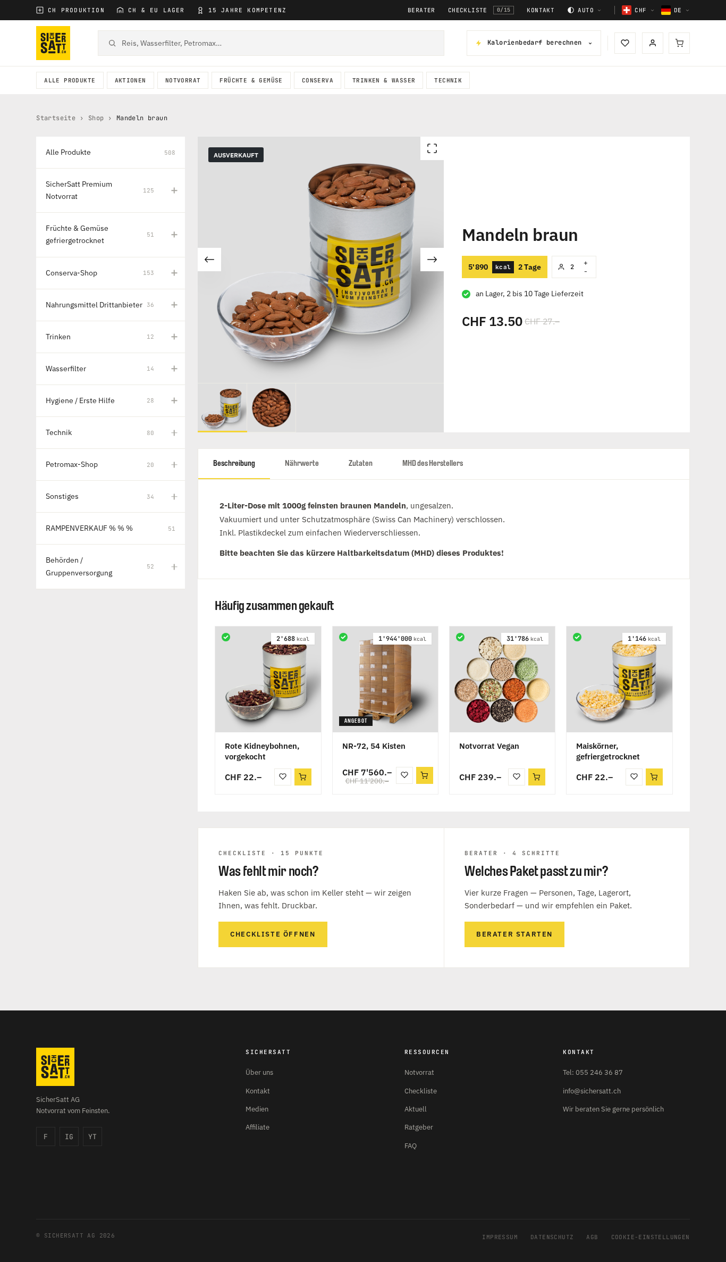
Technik (448, 80)
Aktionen (130, 80)
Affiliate (257, 1127)
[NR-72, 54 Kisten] (385, 679)
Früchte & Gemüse (251, 80)
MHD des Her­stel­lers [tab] (432, 463)
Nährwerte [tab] (302, 463)
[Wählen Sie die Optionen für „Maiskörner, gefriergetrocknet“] (654, 776)
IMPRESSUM (500, 1237)
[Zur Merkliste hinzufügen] (282, 776)
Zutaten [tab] (361, 463)
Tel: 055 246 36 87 (593, 1072)
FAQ (410, 1145)
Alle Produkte (69, 80)
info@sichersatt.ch (592, 1091)
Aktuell (415, 1109)
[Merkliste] (625, 43)
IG (69, 1136)
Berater (421, 10)
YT (92, 1136)
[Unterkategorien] (174, 190)
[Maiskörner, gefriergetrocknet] (619, 679)
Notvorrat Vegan (489, 746)
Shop (96, 118)
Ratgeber (418, 1127)
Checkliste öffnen (272, 934)
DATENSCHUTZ (551, 1237)
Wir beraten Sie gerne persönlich (613, 1109)
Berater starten (514, 934)
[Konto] (652, 43)
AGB (592, 1237)
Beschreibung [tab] (234, 463)
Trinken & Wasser (383, 80)
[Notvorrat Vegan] (502, 679)
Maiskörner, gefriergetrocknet (608, 751)
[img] (226, 637)
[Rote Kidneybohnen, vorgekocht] (267, 679)
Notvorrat (183, 80)
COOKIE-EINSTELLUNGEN (650, 1237)
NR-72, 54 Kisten (374, 746)
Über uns (259, 1072)
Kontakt (540, 10)
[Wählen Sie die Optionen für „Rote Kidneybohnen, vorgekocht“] (302, 776)
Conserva (317, 80)
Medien (257, 1109)
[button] (424, 775)
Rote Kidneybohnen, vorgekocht (262, 751)
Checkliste (479, 10)
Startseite (55, 118)
